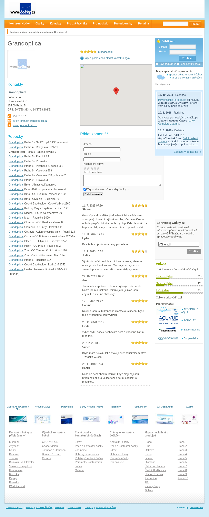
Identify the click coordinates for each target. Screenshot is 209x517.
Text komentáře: (93, 172)
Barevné (14, 454)
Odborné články (119, 454)
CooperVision (50, 445)
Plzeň (148, 454)
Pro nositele (117, 462)
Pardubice (151, 478)
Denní (12, 450)
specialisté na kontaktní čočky (185, 74)
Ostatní (46, 458)
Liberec (149, 458)
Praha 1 (182, 441)
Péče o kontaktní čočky (89, 445)
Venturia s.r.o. (196, 507)
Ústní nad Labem (155, 466)
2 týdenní (14, 445)
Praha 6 (182, 462)
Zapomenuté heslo (190, 64)
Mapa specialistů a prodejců (37, 32)
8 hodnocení (105, 51)
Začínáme (81, 450)
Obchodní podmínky (106, 507)
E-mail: (163, 46)
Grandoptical (16, 142)
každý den (162, 290)
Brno (147, 445)
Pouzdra (14, 482)
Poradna (143, 23)
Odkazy (89, 507)
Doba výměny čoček (87, 454)
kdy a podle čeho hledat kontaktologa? (107, 58)
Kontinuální (15, 470)
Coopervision (191, 338)
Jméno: (87, 144)
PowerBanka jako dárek (172, 99)
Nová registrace (167, 64)
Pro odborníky (123, 23)
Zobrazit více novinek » (188, 151)
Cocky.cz (14, 32)
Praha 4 (182, 454)
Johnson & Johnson (54, 450)
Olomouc (150, 462)
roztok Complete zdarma (176, 122)
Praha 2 (182, 445)
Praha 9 (182, 474)
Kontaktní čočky (119, 441)
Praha (148, 441)
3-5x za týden (164, 283)
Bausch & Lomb (51, 454)
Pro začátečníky (119, 458)
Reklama (59, 507)
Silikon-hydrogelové (20, 466)
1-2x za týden (164, 276)
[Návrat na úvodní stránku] (26, 9)
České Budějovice (155, 470)
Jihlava (149, 490)
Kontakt (29, 507)
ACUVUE (190, 320)
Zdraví (78, 441)
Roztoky (14, 474)
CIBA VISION (50, 441)
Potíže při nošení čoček (89, 458)
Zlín (147, 482)
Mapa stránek (74, 507)
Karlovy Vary (152, 486)
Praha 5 (182, 458)
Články (40, 23)
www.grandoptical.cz (25, 125)
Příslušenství (17, 486)
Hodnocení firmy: (93, 163)
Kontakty (55, 23)
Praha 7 (182, 466)
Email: (87, 153)
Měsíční (14, 441)
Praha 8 (182, 470)
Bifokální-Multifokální (21, 462)
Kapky (13, 478)
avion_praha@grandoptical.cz (30, 120)
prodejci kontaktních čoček (187, 77)
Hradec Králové (154, 474)
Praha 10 (183, 478)
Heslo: (163, 51)
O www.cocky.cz (14, 507)
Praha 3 (182, 450)
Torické (13, 458)
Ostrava (149, 450)
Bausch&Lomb (192, 329)
